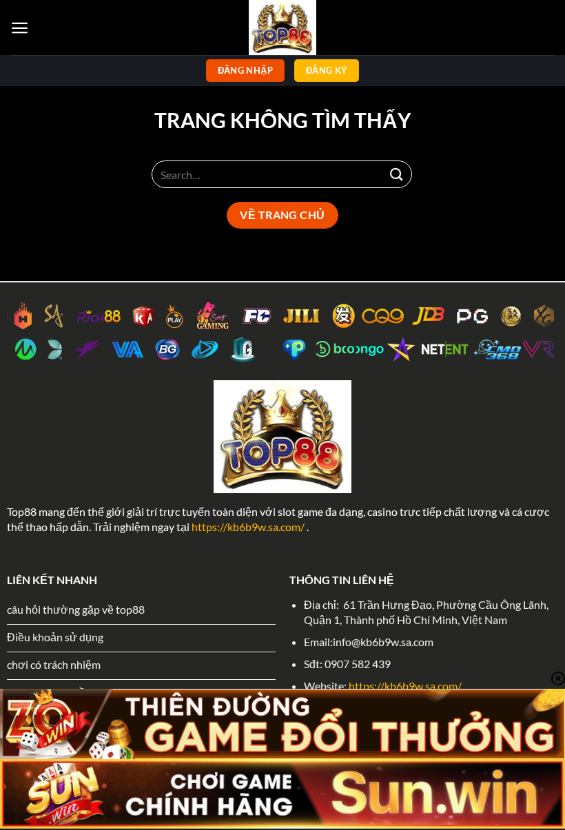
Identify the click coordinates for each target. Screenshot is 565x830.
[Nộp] (397, 173)
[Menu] (19, 28)
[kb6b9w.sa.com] (282, 27)
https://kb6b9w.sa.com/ (248, 526)
